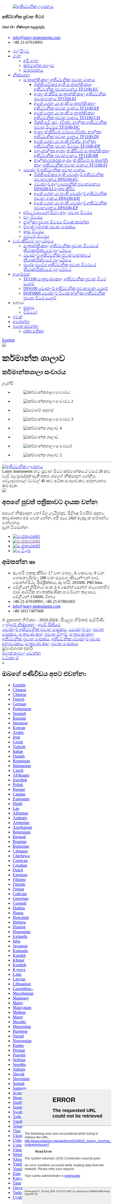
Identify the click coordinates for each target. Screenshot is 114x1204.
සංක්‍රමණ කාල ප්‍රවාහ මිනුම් (43, 634)
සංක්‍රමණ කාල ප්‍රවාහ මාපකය (51, 643)
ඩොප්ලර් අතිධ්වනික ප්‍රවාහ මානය (54, 170)
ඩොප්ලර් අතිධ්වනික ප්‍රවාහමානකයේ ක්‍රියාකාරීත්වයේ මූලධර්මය (57, 257)
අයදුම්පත (21, 274)
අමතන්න (21, 321)
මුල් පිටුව (21, 51)
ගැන (17, 56)
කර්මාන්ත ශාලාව (38, 65)
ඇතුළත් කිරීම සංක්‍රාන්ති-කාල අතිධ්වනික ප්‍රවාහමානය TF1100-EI (70, 96)
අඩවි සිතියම (49, 624)
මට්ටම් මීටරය (36, 236)
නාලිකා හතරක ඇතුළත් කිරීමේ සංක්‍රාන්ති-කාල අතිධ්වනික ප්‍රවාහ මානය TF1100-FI (71, 162)
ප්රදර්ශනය (33, 70)
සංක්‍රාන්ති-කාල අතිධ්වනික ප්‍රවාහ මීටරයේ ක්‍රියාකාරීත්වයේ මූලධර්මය (60, 248)
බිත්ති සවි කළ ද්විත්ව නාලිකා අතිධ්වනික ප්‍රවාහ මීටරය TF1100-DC (70, 124)
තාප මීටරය (33, 231)
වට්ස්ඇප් (10, 658)
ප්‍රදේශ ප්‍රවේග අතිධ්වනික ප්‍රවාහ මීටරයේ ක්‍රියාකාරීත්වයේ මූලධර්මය (59, 267)
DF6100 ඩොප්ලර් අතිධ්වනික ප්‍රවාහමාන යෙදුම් (65, 288)
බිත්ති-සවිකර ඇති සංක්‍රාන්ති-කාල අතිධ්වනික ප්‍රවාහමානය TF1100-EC (66, 86)
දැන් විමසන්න (15, 527)
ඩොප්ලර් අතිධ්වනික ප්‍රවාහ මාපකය (34, 629)
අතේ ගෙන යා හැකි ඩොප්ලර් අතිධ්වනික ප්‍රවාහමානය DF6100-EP (70, 205)
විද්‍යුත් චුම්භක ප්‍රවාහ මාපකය (49, 227)
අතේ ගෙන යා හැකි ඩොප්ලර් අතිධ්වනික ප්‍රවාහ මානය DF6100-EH (70, 196)
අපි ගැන (30, 61)
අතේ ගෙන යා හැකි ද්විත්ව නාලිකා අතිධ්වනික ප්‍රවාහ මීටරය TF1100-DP (67, 143)
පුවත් (17, 317)
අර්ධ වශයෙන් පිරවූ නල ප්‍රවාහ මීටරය (57, 212)
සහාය (28, 307)
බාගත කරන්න (25, 326)
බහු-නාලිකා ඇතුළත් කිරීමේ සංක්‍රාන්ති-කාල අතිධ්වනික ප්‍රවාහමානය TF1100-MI (72, 153)
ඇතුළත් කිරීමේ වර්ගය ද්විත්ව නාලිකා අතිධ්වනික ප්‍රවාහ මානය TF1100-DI (67, 134)
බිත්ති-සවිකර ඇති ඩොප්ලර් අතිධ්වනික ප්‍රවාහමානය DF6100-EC (69, 177)
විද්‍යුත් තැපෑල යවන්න (21, 653)
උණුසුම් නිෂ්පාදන (18, 624)
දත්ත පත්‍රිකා (33, 331)
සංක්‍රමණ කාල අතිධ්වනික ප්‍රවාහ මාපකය (48, 636)
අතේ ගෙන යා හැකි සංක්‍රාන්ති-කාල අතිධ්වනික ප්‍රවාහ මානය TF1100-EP (66, 105)
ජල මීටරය (33, 217)
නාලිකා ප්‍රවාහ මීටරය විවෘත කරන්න (56, 222)
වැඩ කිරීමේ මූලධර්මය (33, 241)
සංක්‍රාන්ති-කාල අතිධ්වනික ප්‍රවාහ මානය (59, 79)
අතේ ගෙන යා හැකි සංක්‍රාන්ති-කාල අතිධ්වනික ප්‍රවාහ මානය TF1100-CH (67, 115)
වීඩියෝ (30, 312)
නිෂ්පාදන (21, 75)
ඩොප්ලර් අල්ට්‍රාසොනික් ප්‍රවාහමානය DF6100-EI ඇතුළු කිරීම (67, 186)
